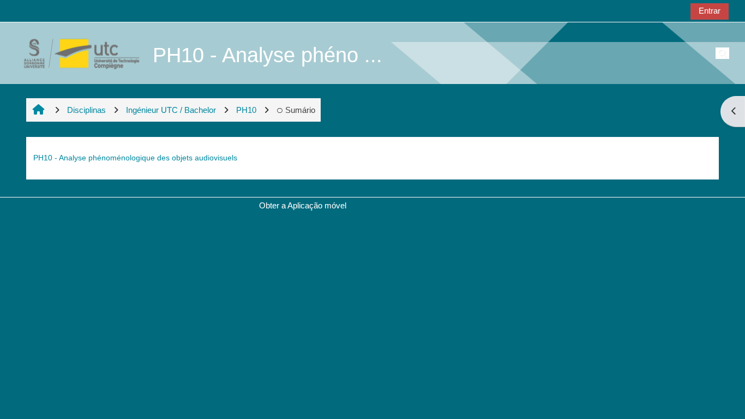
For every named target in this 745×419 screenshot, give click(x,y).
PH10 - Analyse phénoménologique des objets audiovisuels (135, 157)
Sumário (300, 110)
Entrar (709, 10)
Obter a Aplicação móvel (302, 205)
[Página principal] (76, 52)
